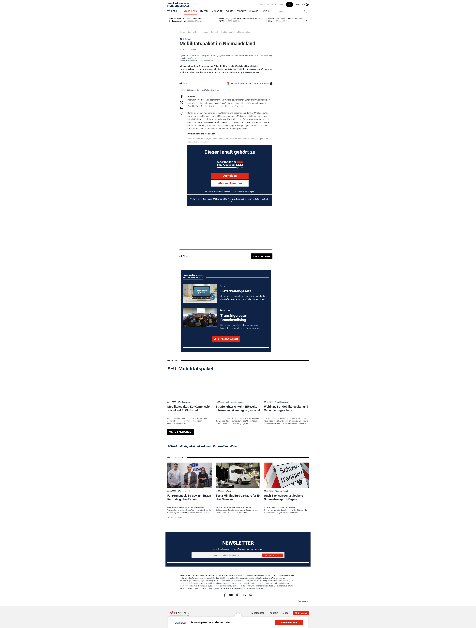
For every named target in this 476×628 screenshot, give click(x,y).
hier (229, 202)
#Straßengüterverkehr (234, 402)
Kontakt (273, 612)
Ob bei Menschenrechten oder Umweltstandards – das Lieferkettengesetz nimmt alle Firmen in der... (243, 298)
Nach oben (302, 601)
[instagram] (237, 595)
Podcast (241, 11)
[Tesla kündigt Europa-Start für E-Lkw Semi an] (238, 475)
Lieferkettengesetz (235, 291)
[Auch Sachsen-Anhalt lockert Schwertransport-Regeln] (286, 475)
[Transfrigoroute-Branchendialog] (200, 317)
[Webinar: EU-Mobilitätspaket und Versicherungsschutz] (286, 386)
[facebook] (225, 595)
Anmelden (230, 175)
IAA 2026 (204, 11)
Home (182, 32)
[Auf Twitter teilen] (181, 102)
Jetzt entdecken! (289, 622)
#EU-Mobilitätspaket (190, 369)
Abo (289, 4)
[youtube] (231, 595)
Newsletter (264, 4)
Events (229, 11)
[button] (238, 615)
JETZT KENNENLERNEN (226, 338)
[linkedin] (244, 595)
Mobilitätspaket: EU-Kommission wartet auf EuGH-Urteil (189, 408)
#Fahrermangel (184, 491)
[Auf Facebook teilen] (181, 97)
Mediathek (217, 11)
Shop (274, 4)
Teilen (186, 83)
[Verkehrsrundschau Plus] (185, 39)
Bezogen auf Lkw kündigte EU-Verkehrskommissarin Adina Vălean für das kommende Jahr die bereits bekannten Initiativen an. (187, 420)
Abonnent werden (230, 183)
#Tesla (228, 491)
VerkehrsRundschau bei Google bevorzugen (250, 83)
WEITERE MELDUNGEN (180, 432)
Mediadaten (258, 612)
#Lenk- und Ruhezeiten (212, 446)
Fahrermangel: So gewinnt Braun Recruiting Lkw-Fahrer (189, 497)
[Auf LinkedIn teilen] (181, 108)
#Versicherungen (281, 402)
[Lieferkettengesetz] (200, 293)
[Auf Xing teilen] (181, 114)
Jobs (281, 4)
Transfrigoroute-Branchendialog (233, 317)
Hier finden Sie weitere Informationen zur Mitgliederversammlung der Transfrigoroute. (240, 326)
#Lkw (233, 446)
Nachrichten (190, 11)
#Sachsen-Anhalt (281, 491)
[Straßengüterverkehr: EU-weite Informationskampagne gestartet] (238, 386)
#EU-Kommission (184, 402)
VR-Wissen (254, 11)
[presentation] (307, 21)
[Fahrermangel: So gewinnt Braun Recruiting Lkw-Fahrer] (189, 475)
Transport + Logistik (209, 32)
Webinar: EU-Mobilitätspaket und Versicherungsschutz (286, 408)
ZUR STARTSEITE (261, 256)
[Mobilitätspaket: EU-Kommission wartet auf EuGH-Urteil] (189, 386)
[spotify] (250, 595)
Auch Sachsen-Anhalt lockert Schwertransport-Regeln (283, 497)
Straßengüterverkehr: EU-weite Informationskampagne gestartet (238, 408)
